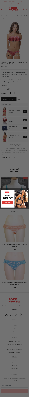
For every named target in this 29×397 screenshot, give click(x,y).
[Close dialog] (27, 190)
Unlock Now (7, 202)
